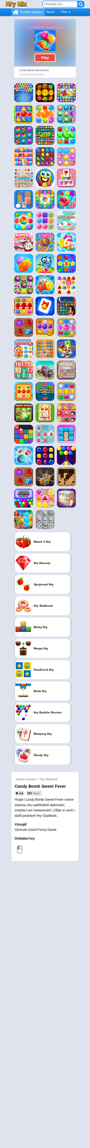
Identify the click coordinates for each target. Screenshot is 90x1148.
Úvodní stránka (31, 12)
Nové (50, 12)
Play (45, 58)
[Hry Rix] (16, 4)
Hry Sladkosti (49, 779)
